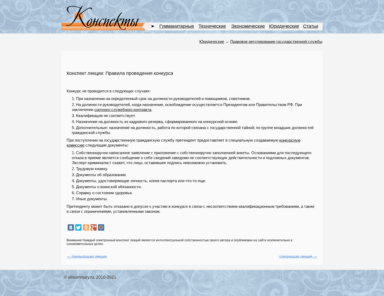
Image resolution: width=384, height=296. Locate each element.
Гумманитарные (176, 26)
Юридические (284, 26)
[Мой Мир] (101, 227)
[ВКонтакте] (71, 227)
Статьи (310, 26)
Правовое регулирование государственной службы (276, 41)
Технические (212, 26)
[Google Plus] (93, 227)
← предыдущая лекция (87, 256)
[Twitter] (78, 227)
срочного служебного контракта (122, 109)
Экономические (248, 26)
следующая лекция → (298, 256)
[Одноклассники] (86, 227)
